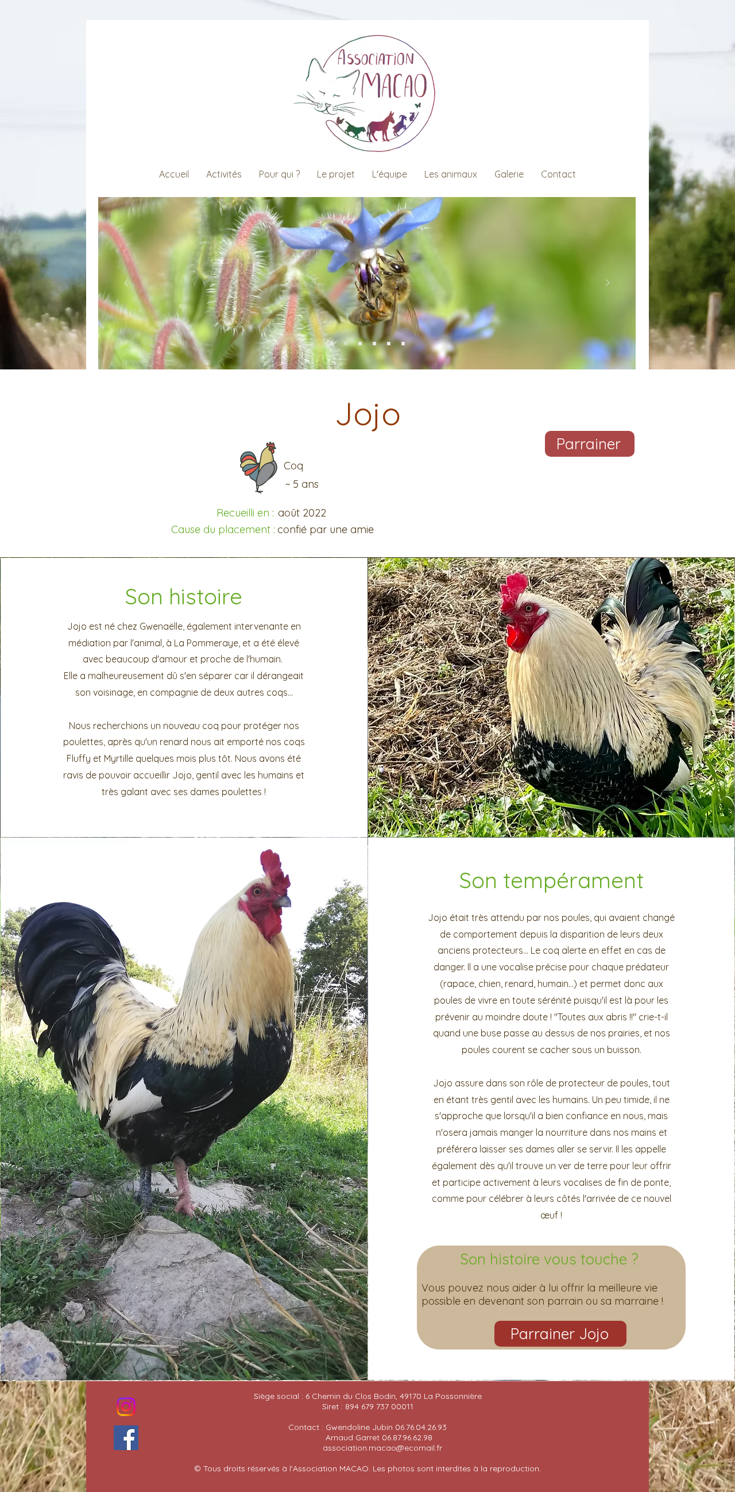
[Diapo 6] (345, 343)
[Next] (607, 283)
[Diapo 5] (403, 343)
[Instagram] (126, 1406)
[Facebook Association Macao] (126, 1437)
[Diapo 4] (331, 343)
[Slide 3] (374, 343)
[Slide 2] (388, 343)
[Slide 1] (360, 343)
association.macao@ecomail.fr (382, 1448)
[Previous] (126, 283)
